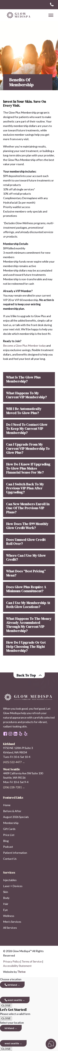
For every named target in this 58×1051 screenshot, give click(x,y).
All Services (10, 927)
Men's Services (12, 921)
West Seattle (14, 999)
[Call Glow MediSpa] (52, 5)
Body (6, 898)
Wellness (8, 915)
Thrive (21, 971)
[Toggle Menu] (50, 15)
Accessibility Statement (17, 965)
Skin (5, 892)
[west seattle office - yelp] (20, 734)
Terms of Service (32, 961)
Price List (8, 835)
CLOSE (6, 1005)
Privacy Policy (11, 961)
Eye (5, 910)
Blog (6, 841)
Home (7, 805)
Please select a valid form (15, 1011)
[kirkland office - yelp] (26, 734)
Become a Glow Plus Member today (24, 345)
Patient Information (15, 852)
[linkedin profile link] (15, 734)
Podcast (8, 846)
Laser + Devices (12, 886)
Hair (5, 904)
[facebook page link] (5, 734)
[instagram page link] (10, 734)
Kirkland (12, 984)
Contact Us (10, 858)
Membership (11, 823)
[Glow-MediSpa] (17, 15)
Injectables (10, 880)
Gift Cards (9, 829)
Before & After (12, 811)
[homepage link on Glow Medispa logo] (29, 697)
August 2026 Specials (16, 817)
